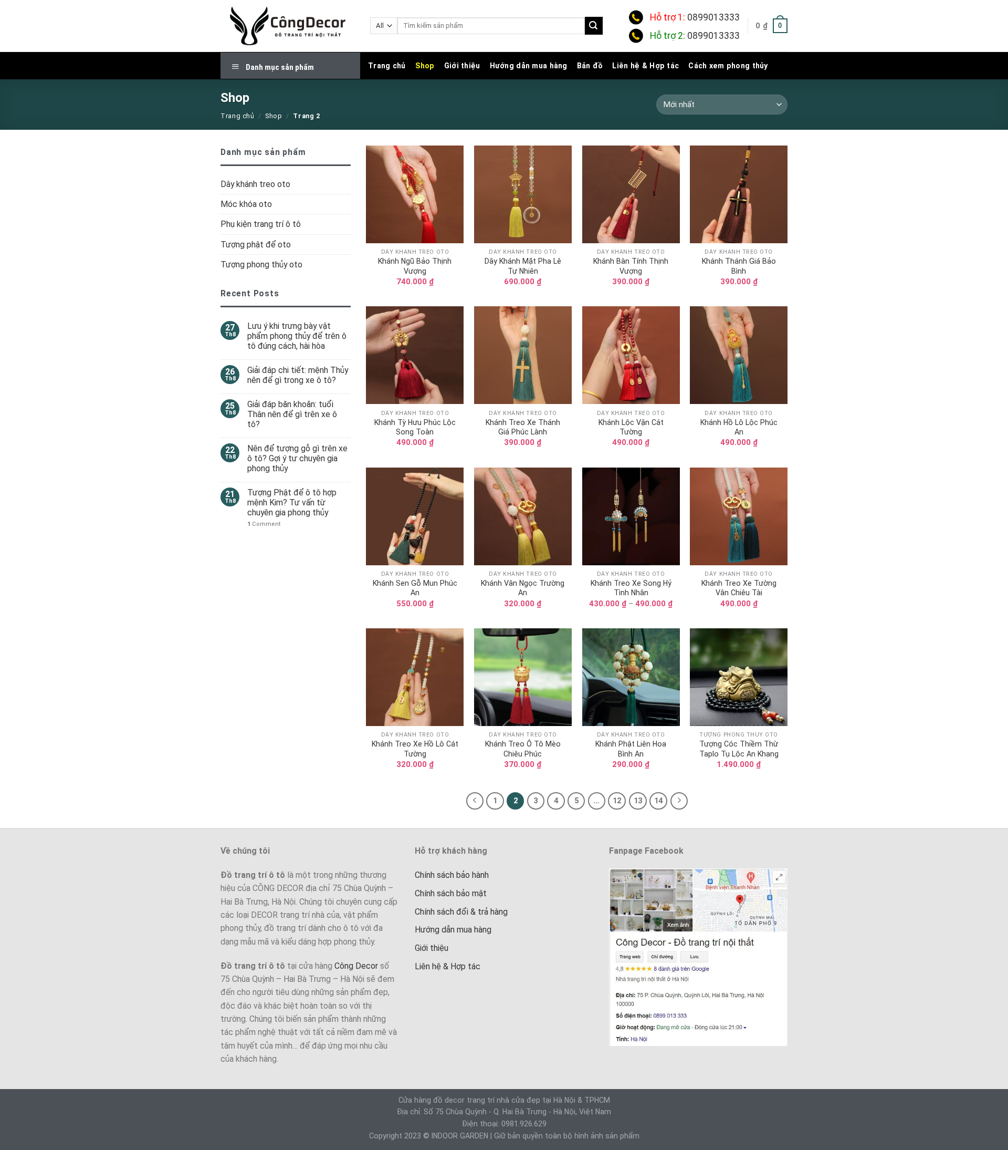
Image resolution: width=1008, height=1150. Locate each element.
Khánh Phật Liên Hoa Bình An (630, 749)
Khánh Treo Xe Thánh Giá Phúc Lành (523, 427)
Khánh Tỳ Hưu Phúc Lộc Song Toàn (415, 427)
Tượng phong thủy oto (261, 265)
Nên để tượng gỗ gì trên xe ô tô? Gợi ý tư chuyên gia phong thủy (297, 458)
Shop (425, 65)
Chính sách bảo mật (451, 893)
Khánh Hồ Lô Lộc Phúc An (739, 427)
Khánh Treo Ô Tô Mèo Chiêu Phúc (523, 749)
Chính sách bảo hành (452, 875)
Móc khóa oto (246, 204)
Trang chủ (387, 65)
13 (638, 800)
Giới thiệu (462, 65)
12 (617, 800)
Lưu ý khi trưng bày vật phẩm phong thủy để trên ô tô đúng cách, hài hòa (296, 336)
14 (658, 800)
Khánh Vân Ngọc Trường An (522, 588)
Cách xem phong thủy (728, 65)
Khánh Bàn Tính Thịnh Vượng (630, 266)
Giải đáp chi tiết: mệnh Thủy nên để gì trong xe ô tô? (297, 375)
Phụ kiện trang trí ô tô (260, 224)
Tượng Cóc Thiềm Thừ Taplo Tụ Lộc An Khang (739, 749)
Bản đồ (590, 65)
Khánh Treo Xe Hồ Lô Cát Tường (415, 749)
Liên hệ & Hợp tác (645, 65)
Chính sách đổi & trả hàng (461, 912)
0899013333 (713, 17)
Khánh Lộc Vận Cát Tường (631, 427)
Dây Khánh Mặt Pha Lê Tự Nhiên (523, 266)
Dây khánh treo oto (255, 184)
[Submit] (594, 25)
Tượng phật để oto (255, 245)
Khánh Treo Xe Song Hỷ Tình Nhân (631, 588)
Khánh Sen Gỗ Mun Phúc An (415, 588)
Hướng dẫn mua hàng (529, 65)
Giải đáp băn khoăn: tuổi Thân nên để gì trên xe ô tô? (292, 414)
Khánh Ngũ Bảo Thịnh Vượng (415, 266)
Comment (264, 524)
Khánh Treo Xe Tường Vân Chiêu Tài (738, 588)
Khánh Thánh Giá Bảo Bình (739, 266)
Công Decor (356, 966)
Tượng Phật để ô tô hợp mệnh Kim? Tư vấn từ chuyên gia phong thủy (292, 502)
